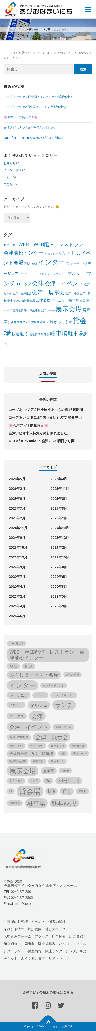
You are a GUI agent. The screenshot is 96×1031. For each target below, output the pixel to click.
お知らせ (10, 163)
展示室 (48, 770)
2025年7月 (17, 508)
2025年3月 (58, 508)
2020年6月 (17, 616)
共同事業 (28, 943)
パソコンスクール (72, 943)
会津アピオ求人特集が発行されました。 (30, 127)
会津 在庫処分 (22, 293)
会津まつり (14, 300)
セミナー (24, 274)
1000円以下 (11, 245)
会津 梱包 (72, 293)
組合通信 (10, 943)
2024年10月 (59, 527)
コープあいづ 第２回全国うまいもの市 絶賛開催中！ (38, 97)
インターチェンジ (76, 263)
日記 (7, 177)
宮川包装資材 (21, 310)
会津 (38, 283)
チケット (10, 958)
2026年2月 (17, 488)
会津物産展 (28, 300)
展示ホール (48, 310)
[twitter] (60, 1005)
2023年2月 (58, 547)
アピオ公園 (31, 263)
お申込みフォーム (17, 936)
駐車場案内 (46, 943)
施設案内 (35, 929)
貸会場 (30, 791)
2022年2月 (17, 596)
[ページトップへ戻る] (48, 1022)
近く (24, 334)
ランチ (64, 705)
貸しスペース (55, 929)
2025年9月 (17, 498)
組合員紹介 (77, 936)
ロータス (24, 283)
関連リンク (53, 951)
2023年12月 (59, 537)
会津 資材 (37, 745)
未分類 (8, 184)
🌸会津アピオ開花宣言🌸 (21, 117)
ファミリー (60, 274)
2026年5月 (17, 478)
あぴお (48, 253)
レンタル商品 (76, 951)
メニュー (88, 9)
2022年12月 (18, 557)
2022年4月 (17, 586)
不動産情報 (33, 951)
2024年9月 (17, 537)
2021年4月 (17, 606)
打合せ (12, 322)
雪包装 (33, 334)
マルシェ (76, 273)
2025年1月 (58, 518)
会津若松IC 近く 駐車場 (58, 300)
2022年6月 (58, 576)
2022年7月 (17, 576)
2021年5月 (58, 596)
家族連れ (35, 310)
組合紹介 (59, 936)
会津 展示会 (48, 292)
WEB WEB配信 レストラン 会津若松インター (46, 654)
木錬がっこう (57, 321)
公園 (83, 300)
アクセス (41, 936)
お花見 (57, 253)
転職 (15, 333)
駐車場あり (64, 803)
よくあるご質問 (33, 958)
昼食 (43, 322)
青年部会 (43, 334)
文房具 (35, 322)
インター (51, 262)
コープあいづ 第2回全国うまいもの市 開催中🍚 (35, 107)
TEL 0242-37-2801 (18, 891)
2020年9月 (58, 606)
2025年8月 (58, 498)
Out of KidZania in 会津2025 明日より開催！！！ (37, 138)
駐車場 (58, 333)
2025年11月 (59, 488)
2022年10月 (59, 557)
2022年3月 (58, 586)
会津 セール (63, 727)
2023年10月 (18, 547)
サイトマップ (58, 958)
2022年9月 (17, 567)
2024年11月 (18, 527)
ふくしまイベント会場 (34, 674)
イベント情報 (12, 170)
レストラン (12, 951)
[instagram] (48, 1005)
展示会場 (68, 308)
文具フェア (24, 322)
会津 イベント (64, 283)
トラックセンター (41, 274)
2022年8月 (58, 567)
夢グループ (79, 753)
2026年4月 (58, 478)
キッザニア (18, 695)
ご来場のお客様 (16, 921)
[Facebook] (35, 1005)
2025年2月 (17, 518)
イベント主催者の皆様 (48, 921)
